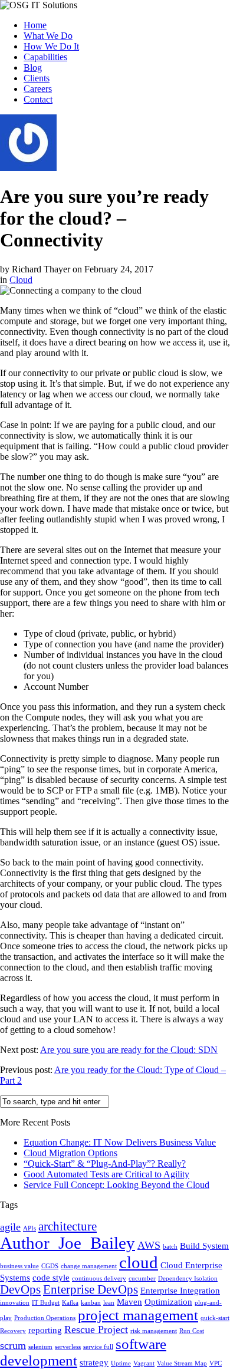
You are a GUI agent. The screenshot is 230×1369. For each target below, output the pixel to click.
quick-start (215, 1318)
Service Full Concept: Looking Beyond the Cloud (116, 1185)
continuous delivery (99, 1278)
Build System (204, 1245)
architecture (67, 1226)
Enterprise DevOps (90, 1289)
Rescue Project (96, 1329)
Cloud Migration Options (70, 1153)
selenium (40, 1347)
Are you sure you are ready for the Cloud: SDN (129, 1050)
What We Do (48, 36)
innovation (14, 1302)
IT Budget (46, 1302)
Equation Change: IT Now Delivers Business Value (120, 1142)
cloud (138, 1262)
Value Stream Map (182, 1363)
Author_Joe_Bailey (67, 1242)
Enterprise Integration (180, 1290)
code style (51, 1277)
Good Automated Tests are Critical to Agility (106, 1174)
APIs (29, 1228)
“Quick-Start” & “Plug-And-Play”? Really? (105, 1164)
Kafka (70, 1302)
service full (98, 1347)
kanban (91, 1302)
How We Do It (51, 46)
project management (138, 1315)
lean (108, 1302)
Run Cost (191, 1331)
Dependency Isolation (188, 1278)
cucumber (142, 1278)
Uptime (121, 1363)
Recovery (13, 1331)
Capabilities (45, 57)
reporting (45, 1330)
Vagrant (144, 1363)
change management (89, 1266)
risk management (153, 1331)
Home (35, 25)
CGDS (49, 1266)
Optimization (168, 1301)
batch (170, 1246)
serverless (68, 1347)
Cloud (20, 280)
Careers (38, 89)
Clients (37, 78)
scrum (13, 1345)
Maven (129, 1301)
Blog (33, 67)
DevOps (20, 1289)
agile (10, 1227)
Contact (38, 99)
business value (19, 1266)
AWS (148, 1245)
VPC (215, 1363)
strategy (94, 1362)
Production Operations (44, 1318)
